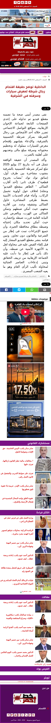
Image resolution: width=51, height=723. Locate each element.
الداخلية (42, 276)
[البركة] (25, 25)
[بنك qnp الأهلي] (25, 12)
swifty (37, 664)
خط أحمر (46, 280)
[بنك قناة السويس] (25, 419)
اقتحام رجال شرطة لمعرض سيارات (25, 276)
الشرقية (7, 276)
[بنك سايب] (25, 381)
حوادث (45, 76)
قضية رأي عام (45, 664)
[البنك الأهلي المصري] (25, 19)
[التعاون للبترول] (25, 343)
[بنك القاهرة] (25, 324)
